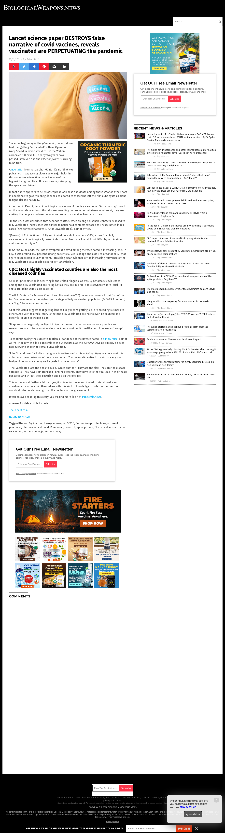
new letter (17, 169)
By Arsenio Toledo (165, 257)
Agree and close (192, 814)
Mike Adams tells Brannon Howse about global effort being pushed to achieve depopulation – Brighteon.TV (178, 177)
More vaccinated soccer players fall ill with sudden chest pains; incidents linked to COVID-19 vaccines (180, 202)
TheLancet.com (18, 410)
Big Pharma (35, 423)
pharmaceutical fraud (36, 427)
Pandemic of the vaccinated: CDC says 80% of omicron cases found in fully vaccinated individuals (178, 265)
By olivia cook (164, 270)
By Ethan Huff (163, 156)
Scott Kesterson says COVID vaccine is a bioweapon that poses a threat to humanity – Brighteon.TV (181, 164)
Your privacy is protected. (26, 474)
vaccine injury (53, 431)
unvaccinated (117, 427)
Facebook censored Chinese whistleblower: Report (174, 339)
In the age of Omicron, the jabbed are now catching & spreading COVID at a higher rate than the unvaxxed (180, 227)
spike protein (85, 427)
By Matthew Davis (165, 169)
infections (100, 423)
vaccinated (15, 431)
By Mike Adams (164, 144)
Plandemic (56, 427)
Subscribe (184, 828)
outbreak (113, 423)
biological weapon (55, 423)
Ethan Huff (33, 59)
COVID (70, 423)
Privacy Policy (112, 821)
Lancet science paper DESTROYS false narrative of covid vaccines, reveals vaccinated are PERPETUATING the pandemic (181, 189)
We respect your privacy (95, 803)
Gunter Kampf (84, 423)
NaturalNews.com (19, 416)
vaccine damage (33, 431)
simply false (110, 338)
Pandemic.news (91, 396)
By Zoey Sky (163, 207)
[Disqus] (68, 642)
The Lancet (101, 427)
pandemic (15, 427)
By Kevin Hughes (165, 220)
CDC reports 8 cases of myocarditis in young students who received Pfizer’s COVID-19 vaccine (177, 240)
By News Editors (164, 232)
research (69, 427)
